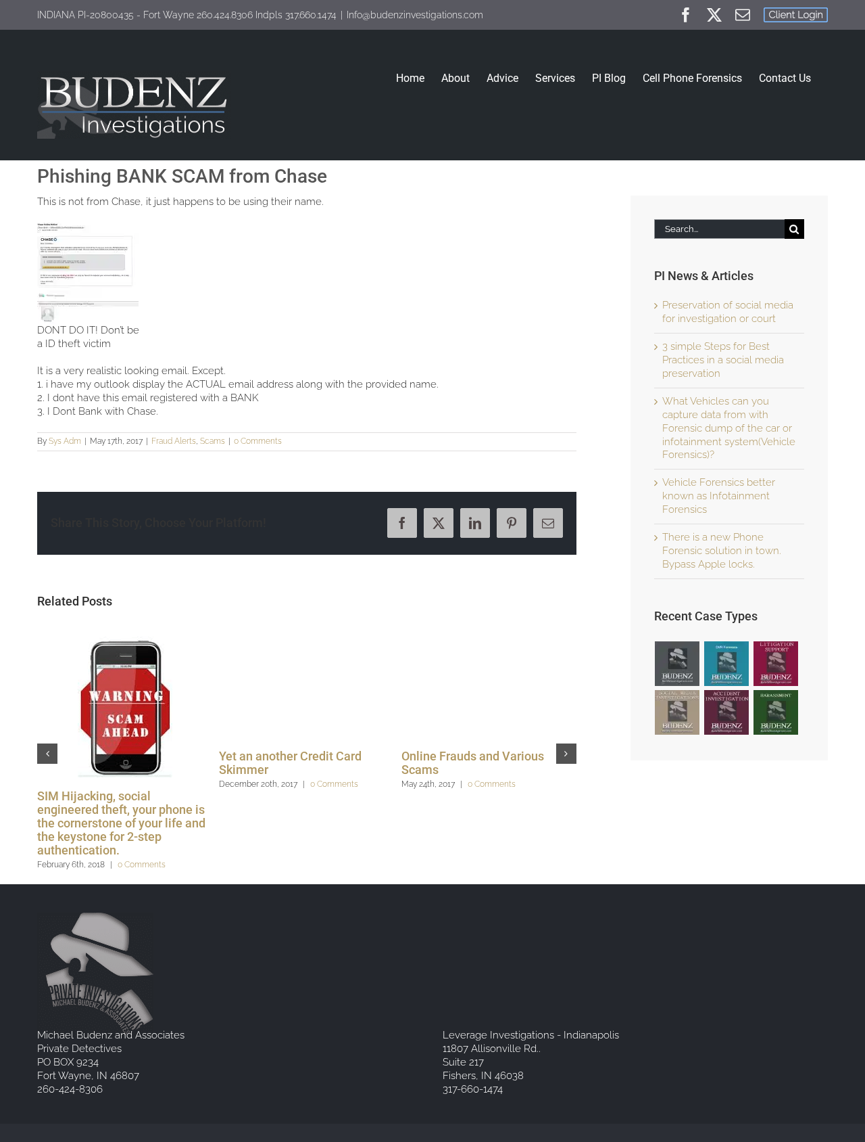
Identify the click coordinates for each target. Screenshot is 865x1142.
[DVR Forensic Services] (726, 663)
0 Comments (258, 441)
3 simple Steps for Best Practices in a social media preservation (723, 360)
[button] (47, 754)
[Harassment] (776, 712)
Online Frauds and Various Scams (472, 763)
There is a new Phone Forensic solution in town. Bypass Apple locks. (721, 550)
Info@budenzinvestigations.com (415, 14)
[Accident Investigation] (726, 712)
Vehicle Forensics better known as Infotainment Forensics (718, 496)
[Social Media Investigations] (677, 712)
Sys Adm (65, 441)
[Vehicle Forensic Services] (677, 663)
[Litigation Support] (776, 663)
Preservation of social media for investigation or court (727, 312)
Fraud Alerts (173, 441)
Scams (212, 441)
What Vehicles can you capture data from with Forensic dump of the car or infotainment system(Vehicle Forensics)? (728, 428)
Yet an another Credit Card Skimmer (290, 763)
